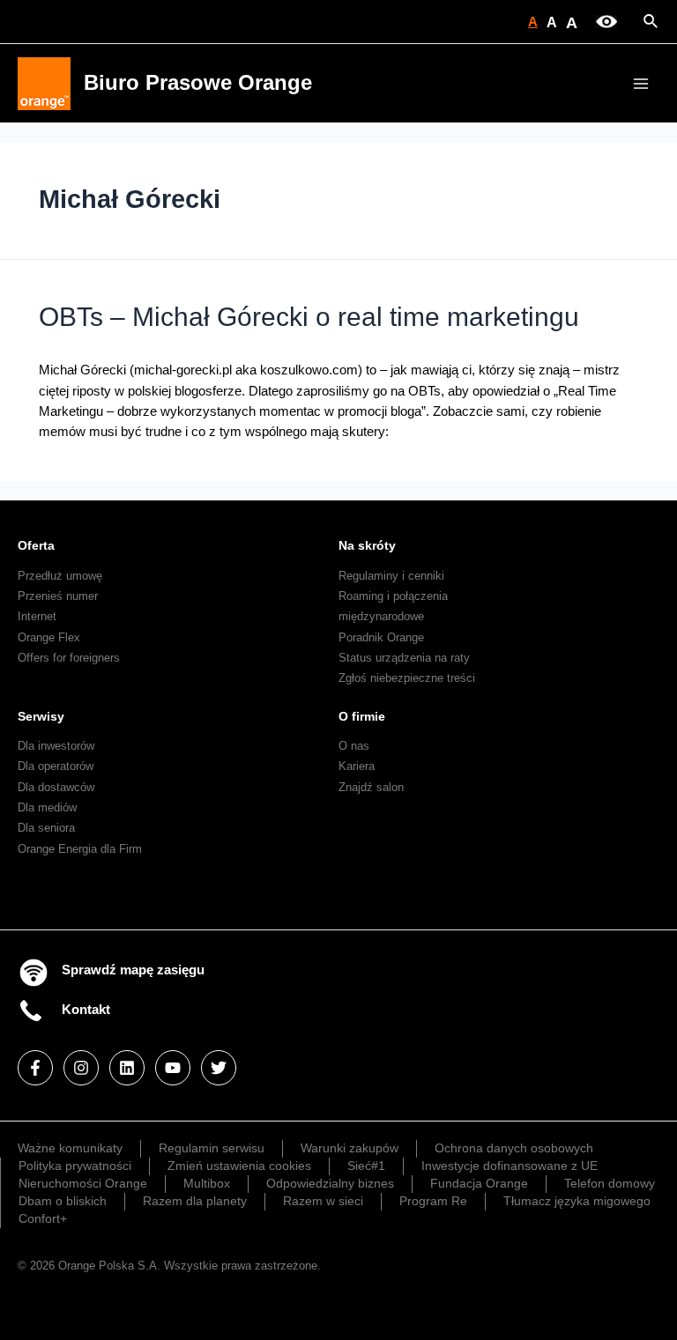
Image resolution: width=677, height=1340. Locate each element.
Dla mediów (47, 807)
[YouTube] (172, 1067)
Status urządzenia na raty (404, 657)
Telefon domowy (609, 1183)
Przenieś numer (58, 596)
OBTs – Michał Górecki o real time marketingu (309, 316)
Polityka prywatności (75, 1166)
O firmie (361, 716)
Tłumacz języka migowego (577, 1201)
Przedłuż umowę (60, 575)
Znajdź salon (371, 787)
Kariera (356, 766)
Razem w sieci (323, 1201)
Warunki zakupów (349, 1148)
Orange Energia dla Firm (80, 848)
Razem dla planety (195, 1201)
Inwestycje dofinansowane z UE (509, 1166)
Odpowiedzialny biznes (330, 1183)
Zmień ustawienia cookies (239, 1166)
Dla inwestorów (56, 745)
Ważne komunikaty (70, 1148)
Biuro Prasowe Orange (198, 82)
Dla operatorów (55, 766)
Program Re (433, 1201)
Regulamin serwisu (211, 1148)
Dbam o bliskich (63, 1201)
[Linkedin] (127, 1067)
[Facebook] (35, 1067)
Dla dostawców (56, 787)
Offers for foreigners (69, 657)
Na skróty (367, 545)
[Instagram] (81, 1067)
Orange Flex (49, 637)
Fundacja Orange (479, 1183)
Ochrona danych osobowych (514, 1148)
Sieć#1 (366, 1166)
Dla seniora (46, 827)
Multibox (206, 1183)
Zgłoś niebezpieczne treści (406, 678)
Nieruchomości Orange (83, 1183)
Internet (37, 616)
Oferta (36, 545)
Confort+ (43, 1218)
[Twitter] (218, 1067)
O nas (353, 745)
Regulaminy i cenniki (391, 575)
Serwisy (41, 716)
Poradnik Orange (381, 637)
